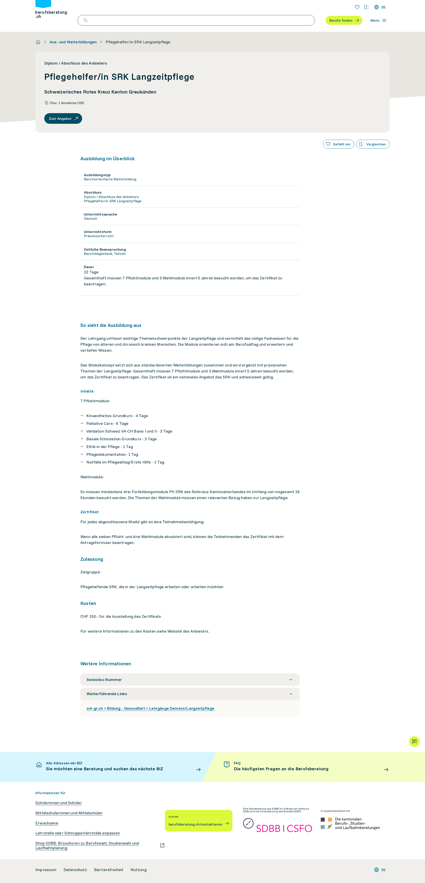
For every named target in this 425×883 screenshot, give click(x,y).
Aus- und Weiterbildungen (73, 42)
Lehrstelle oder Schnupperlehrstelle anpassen (77, 833)
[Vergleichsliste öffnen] (366, 7)
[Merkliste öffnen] (357, 7)
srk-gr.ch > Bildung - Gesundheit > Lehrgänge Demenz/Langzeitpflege (150, 708)
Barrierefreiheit (109, 869)
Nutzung (139, 869)
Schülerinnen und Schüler (58, 802)
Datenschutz (75, 869)
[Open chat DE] (414, 741)
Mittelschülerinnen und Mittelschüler (69, 813)
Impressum (45, 869)
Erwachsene (46, 823)
